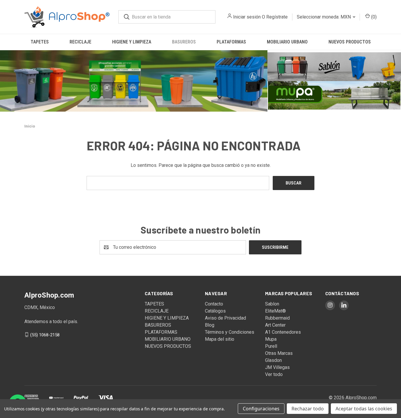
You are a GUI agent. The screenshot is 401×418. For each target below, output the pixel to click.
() (373, 17)
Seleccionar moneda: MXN (324, 17)
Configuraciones (261, 408)
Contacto (214, 304)
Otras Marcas (279, 353)
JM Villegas (277, 367)
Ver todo (274, 374)
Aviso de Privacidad (225, 318)
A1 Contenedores (283, 332)
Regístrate (277, 17)
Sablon (272, 304)
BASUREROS (184, 42)
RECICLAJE (80, 42)
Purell (271, 346)
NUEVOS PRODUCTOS (349, 42)
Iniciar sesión (247, 17)
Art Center (275, 325)
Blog (209, 325)
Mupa (271, 339)
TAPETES (40, 42)
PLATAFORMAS (231, 42)
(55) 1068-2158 (45, 334)
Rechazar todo (308, 408)
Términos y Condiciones (229, 332)
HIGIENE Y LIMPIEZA (131, 42)
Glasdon (273, 360)
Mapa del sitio (219, 339)
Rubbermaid (277, 318)
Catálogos (215, 311)
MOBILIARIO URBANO (287, 42)
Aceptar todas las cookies (364, 408)
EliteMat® (275, 311)
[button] (133, 81)
